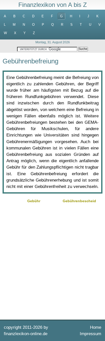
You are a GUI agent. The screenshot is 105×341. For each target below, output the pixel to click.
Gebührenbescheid (79, 201)
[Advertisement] (52, 260)
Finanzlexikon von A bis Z (52, 4)
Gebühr (33, 201)
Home (95, 327)
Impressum (90, 333)
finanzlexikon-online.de (25, 333)
